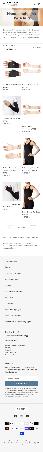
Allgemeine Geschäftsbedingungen (18, 322)
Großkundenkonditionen (13, 291)
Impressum (9, 303)
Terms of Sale (21, 441)
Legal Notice (12, 441)
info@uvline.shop (11, 340)
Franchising (9, 297)
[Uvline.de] (12, 4)
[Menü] (3, 3)
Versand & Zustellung (13, 273)
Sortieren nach (9, 45)
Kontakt (7, 267)
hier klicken (25, 396)
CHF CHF (21, 409)
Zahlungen (8, 285)
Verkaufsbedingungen (13, 310)
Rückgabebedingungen (13, 279)
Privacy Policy (30, 441)
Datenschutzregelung (13, 315)
